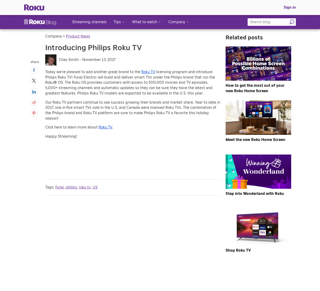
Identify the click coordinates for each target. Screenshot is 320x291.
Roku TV (148, 72)
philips (71, 187)
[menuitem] (289, 7)
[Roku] (34, 7)
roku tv (85, 187)
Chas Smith (69, 60)
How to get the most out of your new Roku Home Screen (255, 88)
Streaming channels (89, 22)
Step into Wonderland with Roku (255, 194)
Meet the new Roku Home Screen (255, 140)
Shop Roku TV (238, 250)
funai (59, 187)
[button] (34, 70)
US (95, 187)
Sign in (290, 7)
